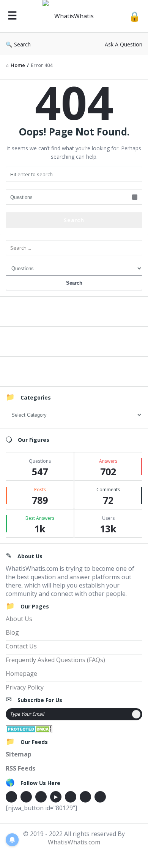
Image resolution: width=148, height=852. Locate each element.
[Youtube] (55, 797)
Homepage (21, 673)
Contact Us (21, 646)
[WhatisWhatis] (73, 16)
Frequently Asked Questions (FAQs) (55, 660)
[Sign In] (134, 16)
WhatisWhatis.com (74, 842)
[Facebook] (11, 797)
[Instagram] (70, 797)
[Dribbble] (41, 797)
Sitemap (18, 754)
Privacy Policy (25, 687)
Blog (12, 632)
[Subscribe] (136, 714)
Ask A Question (123, 44)
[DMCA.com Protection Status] (29, 728)
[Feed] (100, 797)
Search (22, 44)
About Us (19, 619)
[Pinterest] (85, 797)
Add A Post (74, 340)
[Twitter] (26, 797)
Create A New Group (74, 370)
